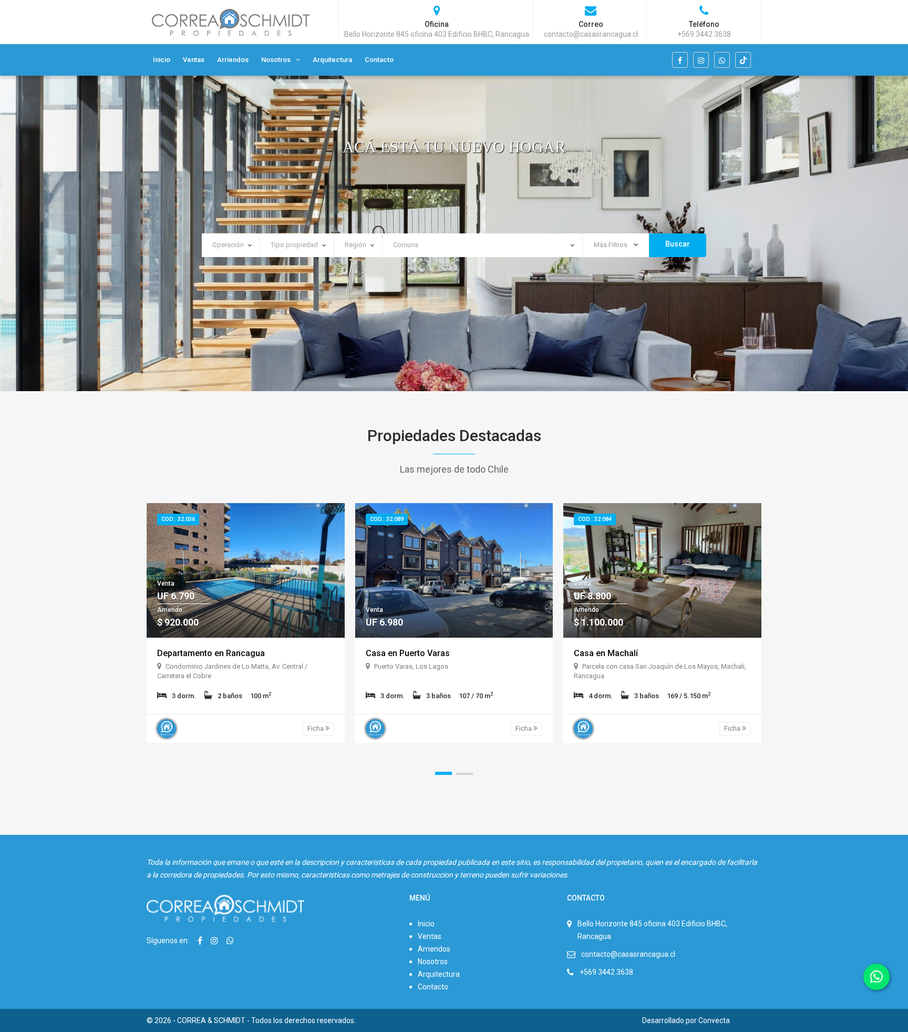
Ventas (193, 60)
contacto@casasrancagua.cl (628, 954)
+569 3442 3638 (606, 972)
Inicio (161, 60)
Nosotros (276, 60)
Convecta (714, 1020)
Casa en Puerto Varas (408, 653)
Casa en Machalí (606, 653)
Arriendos (233, 60)
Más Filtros (611, 245)
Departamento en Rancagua (211, 653)
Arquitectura (332, 60)
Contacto (379, 60)
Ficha (316, 728)
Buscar (677, 244)
